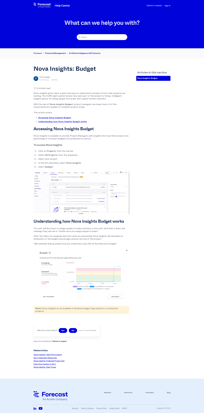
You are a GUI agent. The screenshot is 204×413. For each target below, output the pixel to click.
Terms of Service (87, 408)
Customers (149, 392)
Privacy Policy (101, 408)
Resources (128, 392)
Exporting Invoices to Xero (45, 364)
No (73, 330)
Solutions (107, 392)
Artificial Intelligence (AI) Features (84, 53)
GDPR (124, 408)
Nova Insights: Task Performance (48, 354)
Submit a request (154, 5)
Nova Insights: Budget (147, 78)
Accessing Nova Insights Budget (55, 117)
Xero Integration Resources (45, 358)
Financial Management (55, 53)
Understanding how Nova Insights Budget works (62, 121)
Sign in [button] (167, 5)
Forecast (38, 53)
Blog (168, 392)
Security (75, 408)
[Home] (42, 7)
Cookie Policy (114, 408)
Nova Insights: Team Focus (45, 367)
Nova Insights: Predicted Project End (49, 361)
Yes (63, 330)
